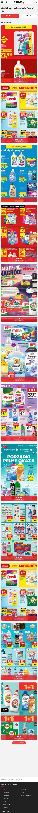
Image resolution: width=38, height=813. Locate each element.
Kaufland (23, 789)
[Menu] (2, 2)
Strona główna (4, 779)
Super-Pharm (6, 804)
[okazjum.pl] (19, 2)
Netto (22, 792)
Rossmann (6, 795)
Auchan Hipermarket (26, 795)
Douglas (5, 807)
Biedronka (6, 792)
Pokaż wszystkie (19, 743)
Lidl (4, 789)
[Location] (6, 2)
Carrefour (5, 798)
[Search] (35, 2)
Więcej (27, 15)
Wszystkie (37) (10, 15)
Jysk (4, 801)
